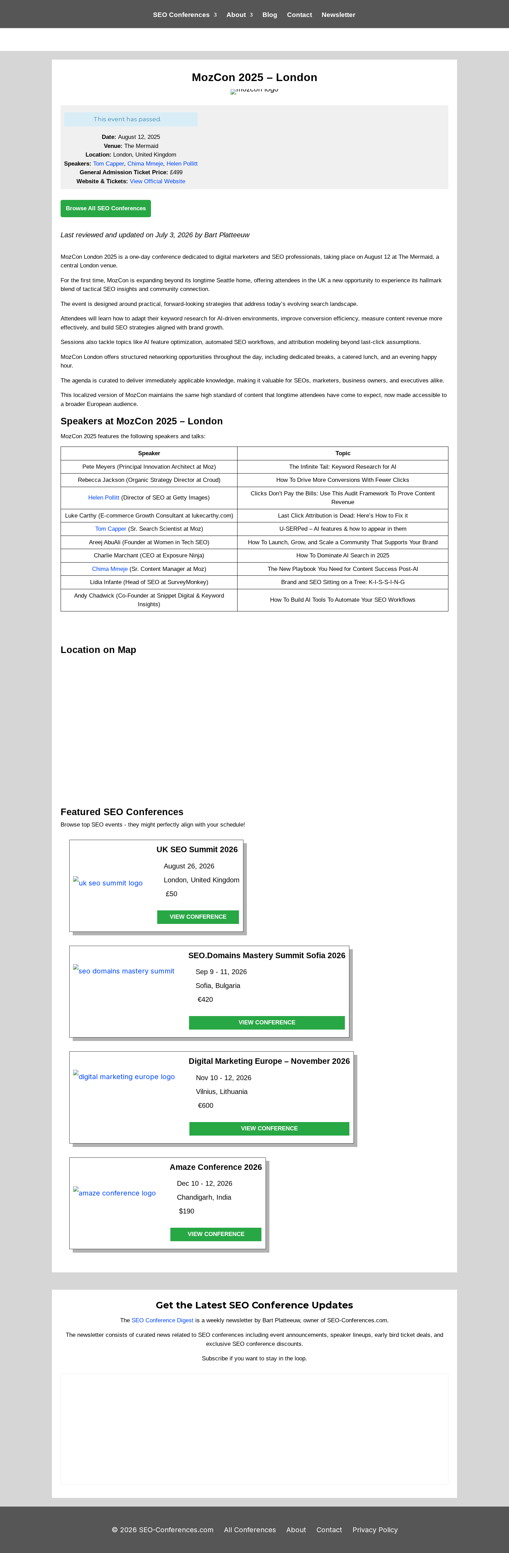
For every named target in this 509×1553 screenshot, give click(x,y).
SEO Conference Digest (163, 1320)
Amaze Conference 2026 (216, 1167)
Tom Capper (108, 163)
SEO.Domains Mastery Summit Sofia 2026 (267, 955)
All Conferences (250, 1530)
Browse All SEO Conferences (106, 208)
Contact (299, 15)
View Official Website (157, 181)
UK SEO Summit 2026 (197, 849)
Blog (269, 15)
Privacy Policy (375, 1530)
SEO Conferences (181, 15)
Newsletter (338, 15)
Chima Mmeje (145, 163)
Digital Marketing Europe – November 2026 (269, 1061)
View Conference (198, 917)
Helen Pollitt (182, 163)
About (236, 15)
